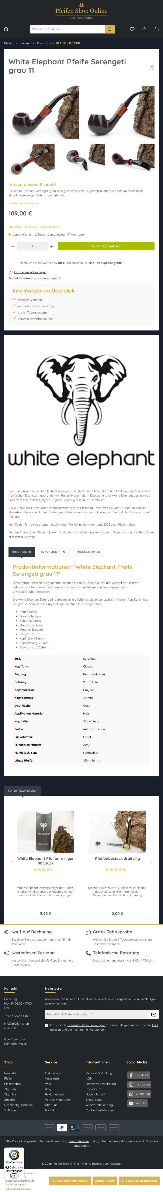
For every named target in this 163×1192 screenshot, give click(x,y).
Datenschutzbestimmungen (86, 1025)
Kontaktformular (15, 1044)
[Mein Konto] (144, 29)
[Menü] (6, 29)
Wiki (48, 1084)
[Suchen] (110, 29)
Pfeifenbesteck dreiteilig (117, 858)
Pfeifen (8, 1078)
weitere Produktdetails (23, 203)
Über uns (51, 1105)
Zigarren (10, 1089)
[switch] (14, 1175)
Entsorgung (94, 1100)
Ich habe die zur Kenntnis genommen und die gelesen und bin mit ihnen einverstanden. (104, 1027)
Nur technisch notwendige (70, 1181)
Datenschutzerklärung (101, 1084)
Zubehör (10, 1100)
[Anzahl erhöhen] (51, 246)
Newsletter (52, 1078)
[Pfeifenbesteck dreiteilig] (117, 832)
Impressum (93, 1089)
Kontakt (50, 1110)
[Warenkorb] (157, 29)
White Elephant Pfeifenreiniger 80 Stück (45, 861)
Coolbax (115, 1164)
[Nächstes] (151, 861)
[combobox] (67, 29)
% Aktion (10, 1110)
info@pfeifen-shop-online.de (17, 1026)
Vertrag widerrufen (58, 1100)
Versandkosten (79, 1141)
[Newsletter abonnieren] (154, 1014)
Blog (48, 1089)
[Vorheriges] (11, 861)
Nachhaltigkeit (95, 1094)
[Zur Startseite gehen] (81, 11)
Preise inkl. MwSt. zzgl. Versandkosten (34, 227)
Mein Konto (52, 1073)
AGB (155, 1025)
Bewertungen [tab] (53, 552)
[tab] (21, 552)
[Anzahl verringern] (12, 246)
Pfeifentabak (12, 1084)
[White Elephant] (152, 67)
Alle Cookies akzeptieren (139, 1181)
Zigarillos (10, 1094)
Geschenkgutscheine (18, 1105)
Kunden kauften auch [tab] (22, 790)
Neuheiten (11, 1073)
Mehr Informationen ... (18, 1188)
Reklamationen (55, 1094)
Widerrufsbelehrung (99, 1105)
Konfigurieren (105, 1181)
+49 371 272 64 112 (16, 1016)
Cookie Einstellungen (100, 1110)
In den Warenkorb (106, 246)
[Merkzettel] (132, 29)
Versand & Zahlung (99, 1073)
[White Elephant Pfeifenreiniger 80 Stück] (45, 832)
